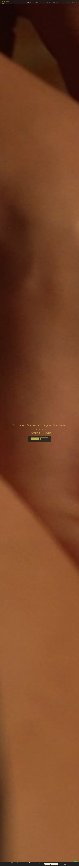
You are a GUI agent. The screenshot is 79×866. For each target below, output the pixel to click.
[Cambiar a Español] (68, 2)
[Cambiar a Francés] (72, 2)
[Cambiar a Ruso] (75, 2)
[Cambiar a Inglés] (70, 2)
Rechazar (54, 863)
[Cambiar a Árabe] (77, 2)
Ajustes (61, 863)
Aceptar (47, 863)
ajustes (40, 863)
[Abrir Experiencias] (33, 2)
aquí (19, 864)
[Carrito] (63, 2)
